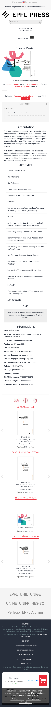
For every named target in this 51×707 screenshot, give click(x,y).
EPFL (14, 594)
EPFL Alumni (32, 612)
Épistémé (15, 331)
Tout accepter (33, 699)
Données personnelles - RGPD (25, 645)
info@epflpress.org (25, 30)
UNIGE (35, 594)
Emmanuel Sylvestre (22, 87)
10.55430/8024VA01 (26, 384)
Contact (25, 641)
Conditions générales (25, 650)
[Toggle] (32, 38)
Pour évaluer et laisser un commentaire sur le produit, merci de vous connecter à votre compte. (26, 315)
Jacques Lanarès (12, 84)
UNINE (11, 603)
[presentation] (2, 430)
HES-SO (37, 603)
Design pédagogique (25, 528)
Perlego (13, 612)
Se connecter (23, 38)
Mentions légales (26, 655)
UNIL (24, 594)
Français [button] (34, 2)
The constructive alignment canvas (20, 113)
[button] (19, 64)
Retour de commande (25, 659)
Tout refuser (25, 702)
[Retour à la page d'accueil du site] (25, 14)
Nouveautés (25, 664)
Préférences (17, 699)
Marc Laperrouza (33, 84)
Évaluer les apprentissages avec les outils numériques (25, 439)
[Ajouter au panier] (43, 680)
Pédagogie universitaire (23, 96)
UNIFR (24, 603)
